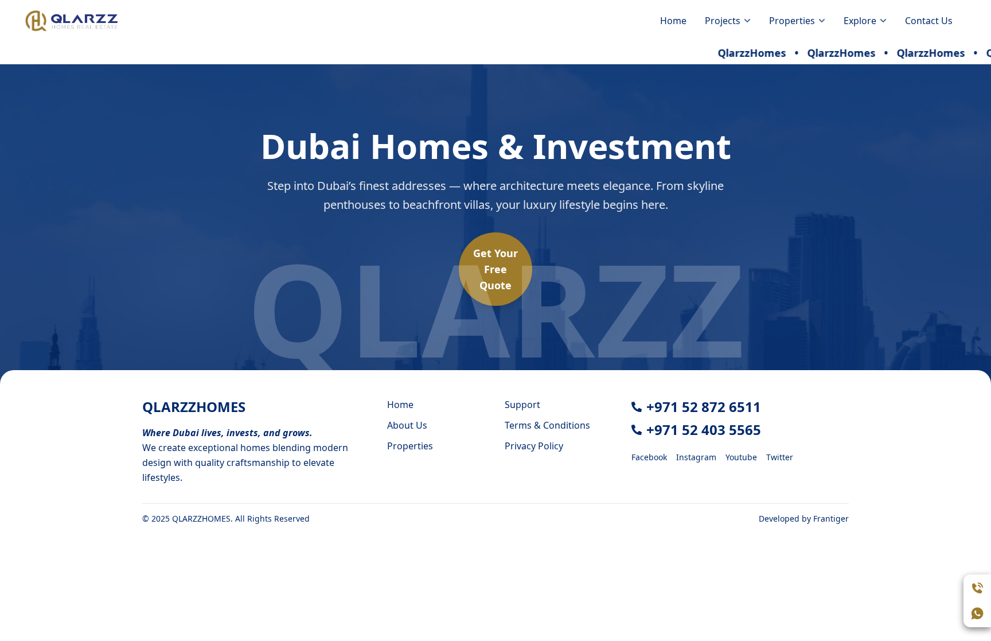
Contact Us (929, 20)
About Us (407, 425)
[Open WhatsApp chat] (977, 613)
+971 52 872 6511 (703, 406)
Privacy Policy (534, 446)
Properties (410, 446)
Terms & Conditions (547, 425)
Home (673, 20)
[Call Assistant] (977, 588)
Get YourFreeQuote (495, 269)
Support (522, 404)
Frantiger (831, 518)
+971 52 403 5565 (703, 429)
